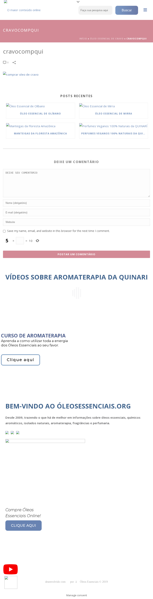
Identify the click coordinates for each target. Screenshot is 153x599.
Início (83, 38)
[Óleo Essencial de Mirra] (113, 106)
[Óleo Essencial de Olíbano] (40, 106)
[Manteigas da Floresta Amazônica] (40, 126)
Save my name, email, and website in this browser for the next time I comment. (58, 231)
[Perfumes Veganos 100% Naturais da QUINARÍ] (113, 126)
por (73, 581)
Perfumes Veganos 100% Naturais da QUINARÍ (114, 133)
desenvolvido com (55, 581)
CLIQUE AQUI (23, 525)
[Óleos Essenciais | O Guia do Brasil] (24, 9)
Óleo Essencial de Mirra (113, 113)
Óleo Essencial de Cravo (107, 38)
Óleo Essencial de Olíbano (40, 113)
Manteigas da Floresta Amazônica (40, 133)
